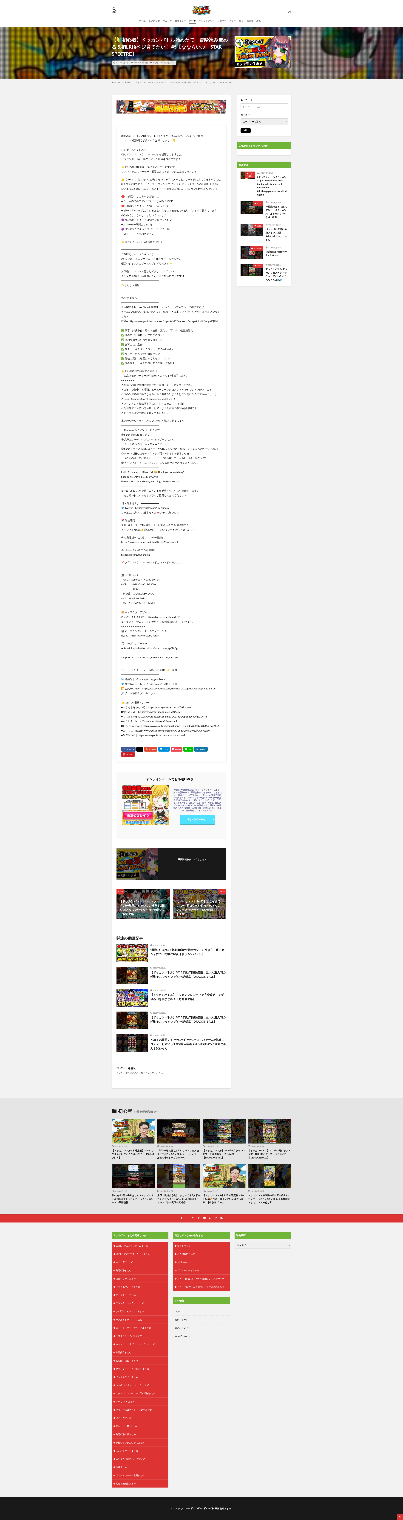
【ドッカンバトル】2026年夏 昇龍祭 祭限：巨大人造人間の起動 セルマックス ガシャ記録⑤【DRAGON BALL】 (188, 1019)
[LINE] (188, 749)
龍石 (241, 20)
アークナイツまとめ (126, 1295)
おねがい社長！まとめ (127, 1360)
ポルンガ (167, 20)
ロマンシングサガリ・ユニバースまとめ (136, 1344)
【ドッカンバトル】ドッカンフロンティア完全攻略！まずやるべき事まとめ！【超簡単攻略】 (187, 997)
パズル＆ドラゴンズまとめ (129, 1319)
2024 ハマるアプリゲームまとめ (132, 1245)
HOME (117, 82)
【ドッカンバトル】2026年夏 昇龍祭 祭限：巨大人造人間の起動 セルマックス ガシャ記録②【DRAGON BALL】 (188, 974)
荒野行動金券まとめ (126, 1434)
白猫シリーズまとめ (126, 1278)
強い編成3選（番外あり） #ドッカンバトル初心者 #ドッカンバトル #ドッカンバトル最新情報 (132, 1199)
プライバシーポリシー (188, 1270)
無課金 (250, 20)
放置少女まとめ (123, 1352)
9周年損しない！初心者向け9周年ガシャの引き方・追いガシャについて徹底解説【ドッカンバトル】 (187, 952)
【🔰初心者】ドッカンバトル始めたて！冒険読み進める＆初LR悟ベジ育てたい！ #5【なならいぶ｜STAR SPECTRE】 (184, 82)
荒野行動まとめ (123, 1270)
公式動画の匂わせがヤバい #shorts (276, 253)
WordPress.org (182, 1336)
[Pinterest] (128, 754)
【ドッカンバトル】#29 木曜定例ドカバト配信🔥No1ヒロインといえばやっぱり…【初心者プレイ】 (224, 1199)
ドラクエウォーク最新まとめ (130, 1475)
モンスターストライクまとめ (130, 1303)
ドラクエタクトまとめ (127, 1377)
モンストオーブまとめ (127, 1450)
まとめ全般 (154, 20)
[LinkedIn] (201, 749)
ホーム (142, 20)
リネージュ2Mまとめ (126, 1426)
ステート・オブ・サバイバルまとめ (133, 1327)
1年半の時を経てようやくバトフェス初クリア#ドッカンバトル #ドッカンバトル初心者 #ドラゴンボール (178, 1154)
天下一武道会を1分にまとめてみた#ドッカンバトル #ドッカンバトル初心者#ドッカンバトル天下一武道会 (178, 1199)
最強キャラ (180, 20)
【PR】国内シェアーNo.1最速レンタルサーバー (200, 1278)
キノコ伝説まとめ (124, 1262)
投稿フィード (181, 1319)
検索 (245, 130)
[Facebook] (128, 749)
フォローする (192, 863)
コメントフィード (183, 1327)
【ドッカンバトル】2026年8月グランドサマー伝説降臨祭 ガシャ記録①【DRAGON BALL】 (224, 1154)
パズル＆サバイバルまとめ (129, 1336)
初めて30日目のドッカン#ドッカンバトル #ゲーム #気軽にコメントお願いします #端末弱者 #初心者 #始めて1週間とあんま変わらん (188, 1044)
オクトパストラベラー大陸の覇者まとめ (136, 1393)
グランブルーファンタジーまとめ (132, 1368)
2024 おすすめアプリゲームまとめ (133, 1254)
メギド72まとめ (124, 1418)
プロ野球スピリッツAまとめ (130, 1311)
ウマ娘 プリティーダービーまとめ (132, 1385)
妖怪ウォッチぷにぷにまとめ (130, 1442)
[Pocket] (176, 749)
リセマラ (221, 20)
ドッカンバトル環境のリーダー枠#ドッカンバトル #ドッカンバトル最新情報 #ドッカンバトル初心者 (269, 1199)
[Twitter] (139, 749)
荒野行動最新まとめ (126, 1483)
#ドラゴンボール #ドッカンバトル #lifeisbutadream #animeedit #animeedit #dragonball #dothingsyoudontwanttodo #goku (272, 185)
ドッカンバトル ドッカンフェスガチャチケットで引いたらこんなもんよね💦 (276, 274)
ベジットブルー (206, 20)
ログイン (145, 1073)
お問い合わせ (183, 1262)
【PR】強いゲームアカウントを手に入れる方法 (200, 1286)
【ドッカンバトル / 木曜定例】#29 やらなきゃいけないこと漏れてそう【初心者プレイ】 (133, 1154)
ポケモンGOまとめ (125, 1401)
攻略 (258, 20)
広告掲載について (186, 1254)
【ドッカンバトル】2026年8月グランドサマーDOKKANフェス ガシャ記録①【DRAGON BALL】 (269, 1154)
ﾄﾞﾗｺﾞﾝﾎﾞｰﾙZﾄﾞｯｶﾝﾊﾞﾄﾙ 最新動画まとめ (211, 1508)
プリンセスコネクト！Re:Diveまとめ (134, 1409)
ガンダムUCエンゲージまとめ (130, 1459)
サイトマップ (183, 1245)
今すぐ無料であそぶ (197, 819)
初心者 (192, 20)
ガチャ (232, 20)
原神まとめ (121, 1467)
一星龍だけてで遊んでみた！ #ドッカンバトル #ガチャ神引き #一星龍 (276, 212)
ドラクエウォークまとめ (128, 1286)
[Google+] (150, 749)
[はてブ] (164, 749)
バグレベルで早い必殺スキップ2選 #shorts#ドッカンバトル (276, 234)
